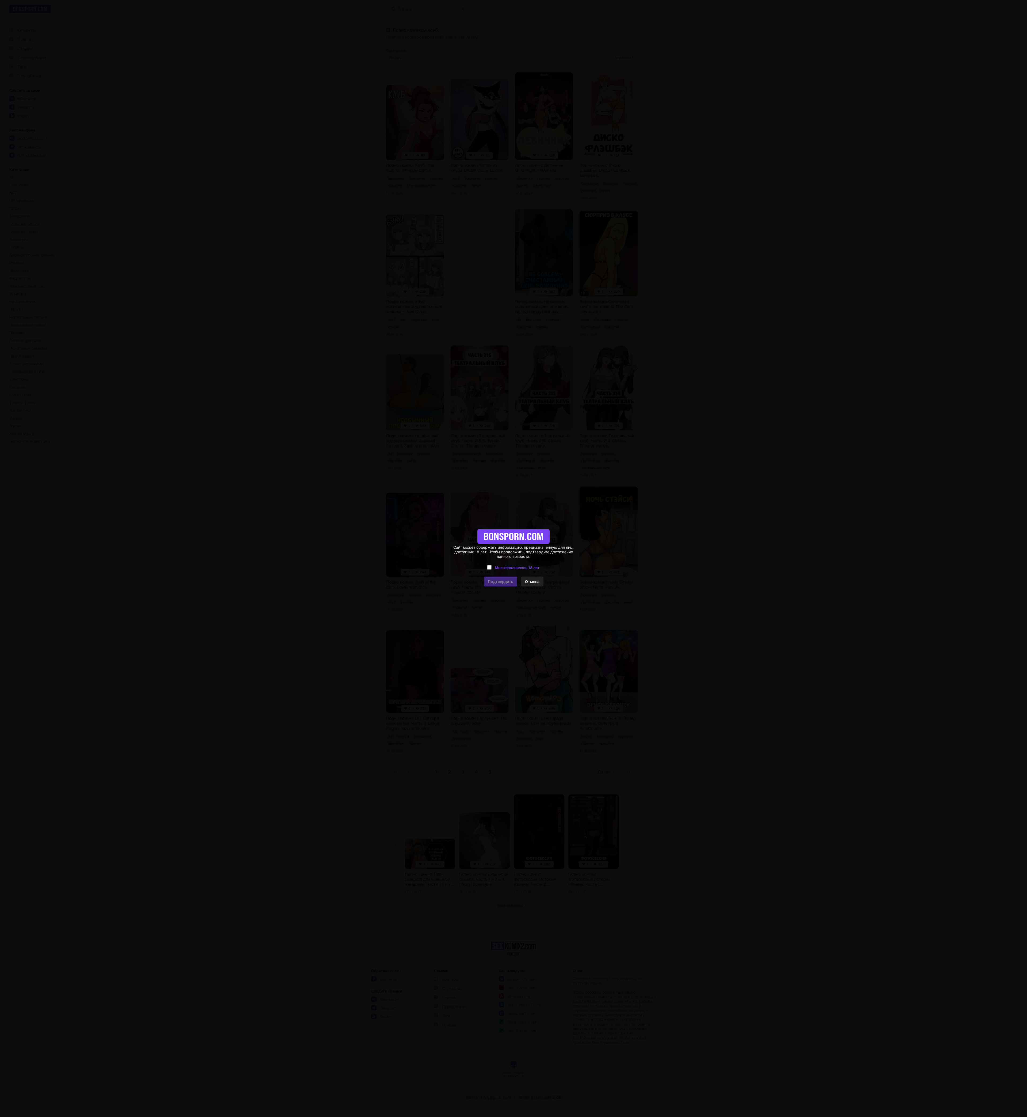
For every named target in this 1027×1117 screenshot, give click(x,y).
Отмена (532, 581)
